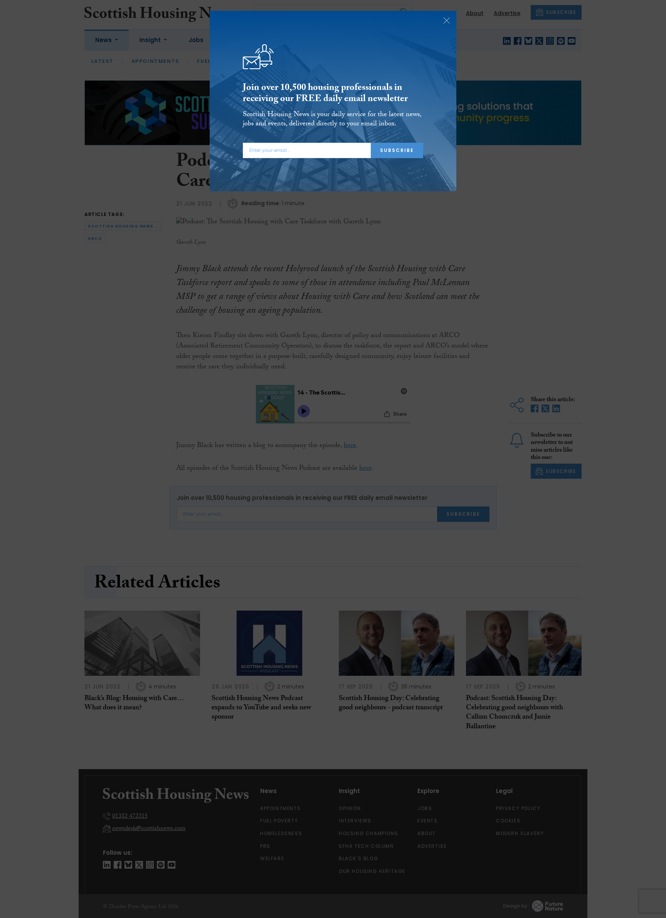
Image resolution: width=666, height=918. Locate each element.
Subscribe (397, 150)
